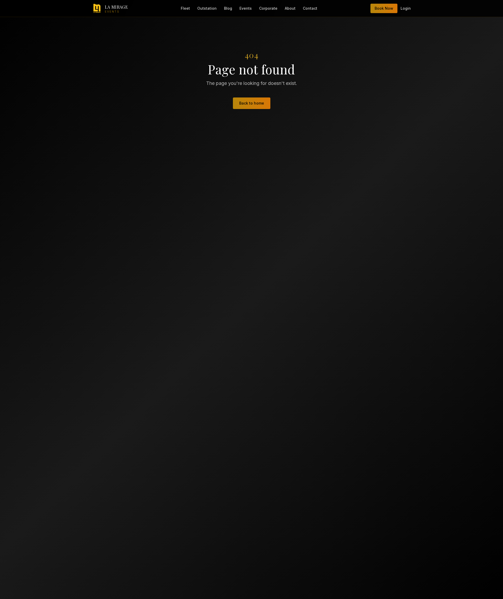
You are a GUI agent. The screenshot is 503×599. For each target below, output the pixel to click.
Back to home (251, 103)
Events (245, 8)
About (290, 8)
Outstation (207, 8)
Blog (228, 8)
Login (406, 8)
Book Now (384, 8)
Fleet (185, 8)
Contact (310, 8)
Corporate (268, 8)
